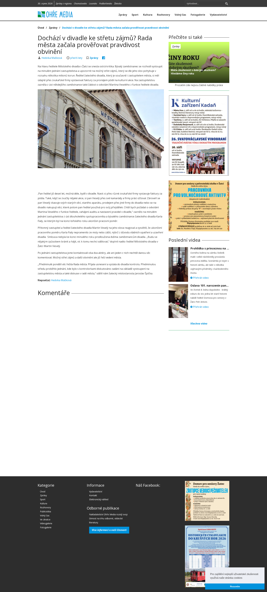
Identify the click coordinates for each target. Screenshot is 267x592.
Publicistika (45, 511)
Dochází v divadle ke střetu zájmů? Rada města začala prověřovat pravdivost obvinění (115, 27)
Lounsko (93, 3)
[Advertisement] (100, 179)
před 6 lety (76, 58)
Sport (135, 14)
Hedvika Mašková (52, 58)
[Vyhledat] (226, 3)
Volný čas (180, 14)
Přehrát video (200, 277)
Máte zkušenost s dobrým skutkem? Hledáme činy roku (193, 71)
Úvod (41, 27)
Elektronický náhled (98, 499)
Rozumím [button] (235, 586)
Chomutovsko (80, 3)
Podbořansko (105, 3)
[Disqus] (101, 341)
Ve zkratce (45, 519)
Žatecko (118, 3)
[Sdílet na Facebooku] (104, 58)
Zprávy (123, 14)
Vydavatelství (218, 14)
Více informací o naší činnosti (109, 530)
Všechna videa (198, 323)
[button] (243, 578)
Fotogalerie (198, 14)
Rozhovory (163, 14)
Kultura (147, 14)
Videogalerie (46, 523)
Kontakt (93, 495)
